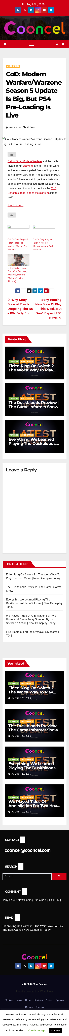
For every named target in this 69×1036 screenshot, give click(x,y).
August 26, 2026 (21, 698)
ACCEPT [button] (55, 1030)
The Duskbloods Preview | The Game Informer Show (33, 404)
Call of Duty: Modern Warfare (25, 161)
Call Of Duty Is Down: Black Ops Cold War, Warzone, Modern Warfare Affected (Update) (18, 275)
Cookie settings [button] (36, 1030)
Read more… (15, 205)
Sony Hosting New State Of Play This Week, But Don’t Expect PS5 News (48, 309)
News (19, 1000)
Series (49, 1000)
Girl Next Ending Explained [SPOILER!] (37, 900)
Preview (40, 1007)
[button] (57, 44)
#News (31, 127)
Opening (60, 1000)
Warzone (28, 165)
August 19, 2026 (21, 812)
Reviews (38, 1000)
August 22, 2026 (21, 736)
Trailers (14, 361)
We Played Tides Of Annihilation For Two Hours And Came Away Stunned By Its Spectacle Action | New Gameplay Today (31, 619)
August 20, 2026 (21, 774)
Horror (28, 1000)
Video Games (13, 66)
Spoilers (9, 1000)
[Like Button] (12, 154)
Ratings (29, 1007)
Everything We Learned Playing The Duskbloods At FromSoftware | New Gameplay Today (34, 603)
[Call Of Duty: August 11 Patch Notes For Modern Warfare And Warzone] (18, 231)
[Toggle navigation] (31, 44)
